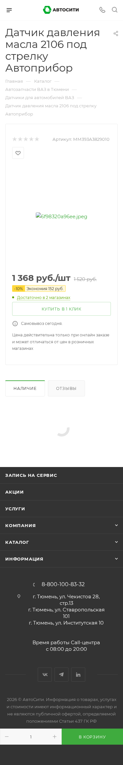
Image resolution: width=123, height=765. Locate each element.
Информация (24, 559)
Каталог (17, 542)
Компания (20, 525)
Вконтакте (45, 675)
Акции (14, 492)
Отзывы (66, 388)
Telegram (61, 675)
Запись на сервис (31, 475)
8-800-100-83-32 (63, 584)
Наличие (25, 388)
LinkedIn (78, 675)
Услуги (15, 508)
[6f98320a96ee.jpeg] (61, 216)
